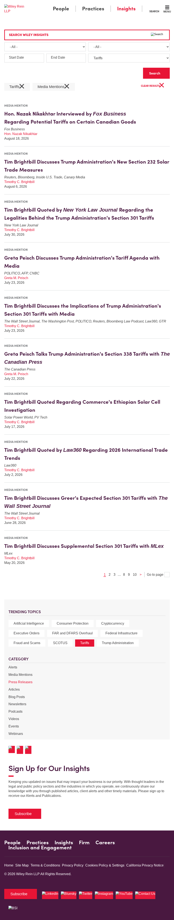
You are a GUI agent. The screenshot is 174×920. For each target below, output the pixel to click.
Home (8, 865)
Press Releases (20, 682)
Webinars (15, 733)
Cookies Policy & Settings (104, 865)
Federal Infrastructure (121, 633)
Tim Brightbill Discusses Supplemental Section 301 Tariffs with (84, 546)
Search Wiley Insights (28, 35)
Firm (84, 842)
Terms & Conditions (45, 865)
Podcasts (15, 711)
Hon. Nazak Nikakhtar (20, 134)
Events (13, 726)
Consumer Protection (72, 623)
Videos (13, 719)
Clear (133, 72)
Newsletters (17, 704)
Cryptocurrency (112, 623)
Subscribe (23, 814)
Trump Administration (118, 643)
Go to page (155, 574)
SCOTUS (60, 643)
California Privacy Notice (145, 865)
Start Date (16, 57)
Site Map (22, 865)
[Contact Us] (145, 895)
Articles (14, 689)
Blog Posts (16, 697)
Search (154, 11)
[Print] (21, 750)
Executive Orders (26, 633)
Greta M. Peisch (16, 278)
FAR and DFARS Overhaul (72, 633)
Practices (93, 8)
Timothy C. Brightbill (19, 182)
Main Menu (75, 4)
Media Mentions (20, 674)
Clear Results (153, 86)
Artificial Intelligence (29, 623)
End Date (58, 57)
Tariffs (84, 643)
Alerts (12, 667)
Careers (105, 842)
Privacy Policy (72, 865)
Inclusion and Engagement (40, 847)
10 (135, 574)
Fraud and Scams (27, 643)
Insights (126, 8)
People (61, 8)
